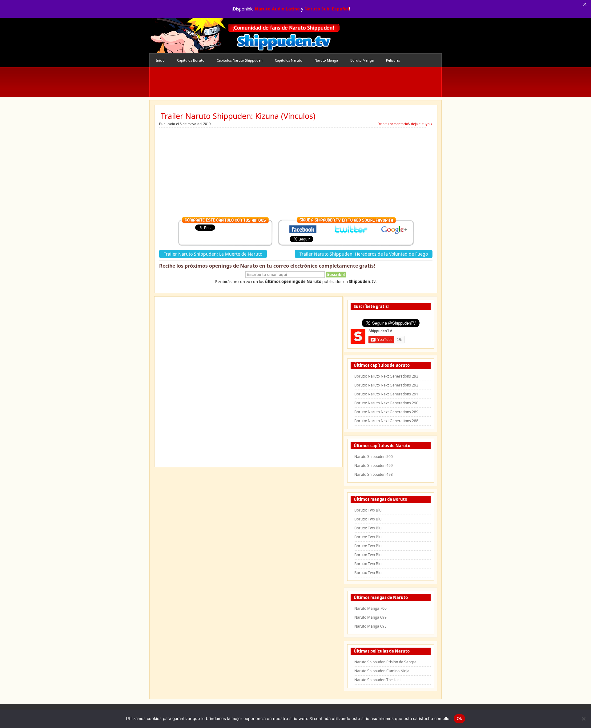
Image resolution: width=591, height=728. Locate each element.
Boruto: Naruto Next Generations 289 (386, 412)
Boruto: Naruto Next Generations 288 (386, 420)
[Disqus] (248, 384)
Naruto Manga (326, 60)
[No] (583, 719)
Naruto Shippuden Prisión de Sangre (385, 662)
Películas (393, 60)
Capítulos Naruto (288, 60)
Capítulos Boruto (190, 60)
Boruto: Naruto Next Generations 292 (386, 385)
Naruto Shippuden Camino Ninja (381, 670)
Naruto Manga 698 (370, 626)
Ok (459, 718)
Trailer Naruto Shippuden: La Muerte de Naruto (213, 254)
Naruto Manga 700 (370, 608)
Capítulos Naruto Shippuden (240, 60)
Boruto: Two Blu (367, 510)
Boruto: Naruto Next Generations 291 (386, 394)
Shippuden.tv (245, 35)
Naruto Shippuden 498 (373, 474)
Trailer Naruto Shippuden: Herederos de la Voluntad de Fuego (364, 254)
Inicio (160, 60)
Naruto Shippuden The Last (377, 679)
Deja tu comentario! (393, 123)
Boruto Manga (362, 60)
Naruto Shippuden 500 (373, 456)
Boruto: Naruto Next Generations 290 (386, 403)
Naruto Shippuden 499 (373, 465)
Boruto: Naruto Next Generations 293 (386, 376)
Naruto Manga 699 (370, 617)
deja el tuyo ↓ (421, 123)
